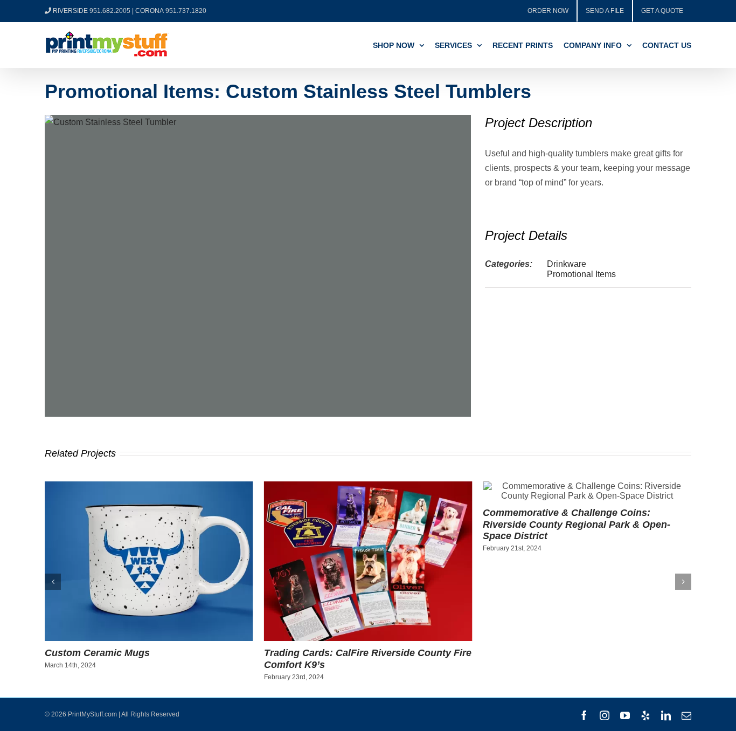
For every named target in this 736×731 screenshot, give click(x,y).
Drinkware (566, 263)
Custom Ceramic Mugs (97, 652)
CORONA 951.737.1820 (170, 11)
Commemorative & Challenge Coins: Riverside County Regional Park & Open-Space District (576, 524)
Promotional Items (581, 274)
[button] (53, 582)
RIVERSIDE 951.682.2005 (91, 11)
